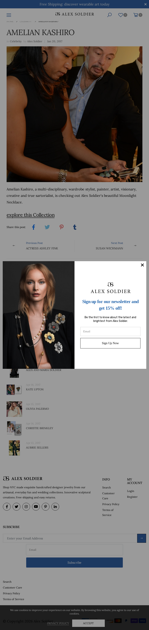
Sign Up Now (110, 343)
